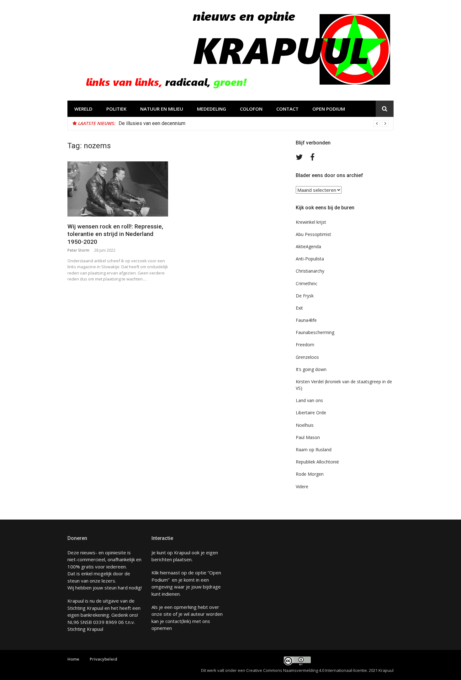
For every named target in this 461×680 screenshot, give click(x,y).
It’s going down (311, 369)
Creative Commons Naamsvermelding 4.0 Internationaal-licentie (306, 670)
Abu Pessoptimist (313, 234)
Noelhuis (305, 425)
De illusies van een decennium (152, 123)
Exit (299, 308)
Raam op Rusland (313, 449)
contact (173, 621)
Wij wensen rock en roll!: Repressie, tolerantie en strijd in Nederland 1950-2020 (115, 234)
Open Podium (328, 109)
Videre (302, 486)
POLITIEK (116, 109)
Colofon (251, 109)
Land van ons (309, 400)
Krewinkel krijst (311, 222)
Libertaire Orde (311, 413)
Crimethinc (306, 283)
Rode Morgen (310, 474)
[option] (254, 123)
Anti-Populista (310, 259)
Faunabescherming (315, 332)
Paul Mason (308, 437)
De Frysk (305, 296)
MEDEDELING (211, 109)
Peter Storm (78, 250)
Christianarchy (310, 271)
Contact (287, 109)
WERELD (83, 109)
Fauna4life (306, 320)
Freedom (305, 345)
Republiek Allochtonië (317, 462)
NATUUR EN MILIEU (161, 109)
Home (73, 659)
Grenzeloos (307, 357)
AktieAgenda (308, 246)
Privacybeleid (103, 659)
